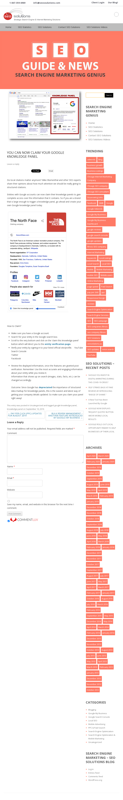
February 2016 (93, 610)
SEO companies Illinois (97, 326)
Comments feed (95, 776)
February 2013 (106, 667)
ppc (103, 292)
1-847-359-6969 (15, 3)
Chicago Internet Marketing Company (99, 178)
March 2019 (92, 495)
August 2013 (107, 650)
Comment (12, 433)
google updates (94, 241)
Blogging (92, 709)
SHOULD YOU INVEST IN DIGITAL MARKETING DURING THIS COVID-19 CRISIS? (101, 379)
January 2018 (108, 547)
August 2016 (107, 598)
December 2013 (94, 638)
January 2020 (108, 461)
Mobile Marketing (104, 269)
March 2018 (103, 541)
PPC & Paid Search (96, 727)
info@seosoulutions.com (44, 3)
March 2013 (92, 667)
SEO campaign (100, 320)
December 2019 (94, 467)
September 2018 (94, 524)
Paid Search (106, 286)
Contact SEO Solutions (69, 27)
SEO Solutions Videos (97, 27)
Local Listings (105, 258)
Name (11, 466)
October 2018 (93, 518)
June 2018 (91, 535)
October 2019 (93, 473)
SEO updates (93, 349)
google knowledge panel (65, 405)
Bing (100, 159)
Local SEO (106, 263)
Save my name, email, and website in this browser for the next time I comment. (40, 506)
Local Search (93, 263)
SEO (89, 320)
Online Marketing (95, 281)
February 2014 (93, 632)
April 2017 (91, 587)
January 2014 (108, 632)
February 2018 (93, 547)
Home (8, 27)
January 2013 (93, 672)
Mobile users (106, 275)
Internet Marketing (95, 252)
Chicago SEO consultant (98, 191)
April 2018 (91, 541)
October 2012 (93, 690)
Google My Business (96, 214)
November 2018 (94, 513)
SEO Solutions (45, 27)
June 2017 (91, 581)
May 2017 (102, 581)
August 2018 (92, 530)
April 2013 (102, 661)
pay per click (93, 292)
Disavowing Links (95, 197)
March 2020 (103, 456)
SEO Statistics (24, 27)
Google (109, 203)
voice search (108, 349)
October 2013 (93, 650)
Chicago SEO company (97, 186)
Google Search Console (99, 717)
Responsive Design (96, 298)
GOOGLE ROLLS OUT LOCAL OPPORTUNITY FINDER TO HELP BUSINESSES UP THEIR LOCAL (102, 428)
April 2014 (91, 627)
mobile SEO (92, 275)
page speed (92, 286)
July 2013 (91, 655)
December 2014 (94, 621)
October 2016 (93, 598)
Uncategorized (36, 405)
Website (11, 489)
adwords (91, 159)
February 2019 (106, 495)
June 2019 (104, 484)
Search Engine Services (98, 315)
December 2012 (94, 678)
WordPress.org (95, 780)
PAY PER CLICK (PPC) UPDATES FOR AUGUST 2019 (25, 414)
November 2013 (94, 644)
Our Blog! (113, 2)
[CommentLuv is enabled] (24, 521)
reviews (90, 303)
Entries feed (93, 772)
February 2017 (93, 593)
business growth (94, 165)
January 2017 (108, 593)
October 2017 (93, 564)
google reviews (94, 229)
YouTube (91, 355)
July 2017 (104, 575)
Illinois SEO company (96, 246)
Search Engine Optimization (99, 309)
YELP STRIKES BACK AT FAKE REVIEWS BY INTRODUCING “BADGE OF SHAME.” (100, 391)
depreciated (45, 387)
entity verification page (57, 344)
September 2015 (94, 615)
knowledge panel (15, 409)
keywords (91, 258)
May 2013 (91, 661)
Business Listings (95, 171)
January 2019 (93, 501)
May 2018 (102, 535)
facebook (91, 203)
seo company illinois (96, 332)
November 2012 (94, 684)
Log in (91, 769)
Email (51, 171)
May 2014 (108, 621)
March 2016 (102, 604)
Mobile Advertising (96, 724)
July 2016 (91, 604)
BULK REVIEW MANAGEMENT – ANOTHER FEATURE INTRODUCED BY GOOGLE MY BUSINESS (65, 415)
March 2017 (103, 587)
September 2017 (94, 570)
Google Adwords (94, 208)
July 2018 (104, 530)
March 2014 (103, 627)
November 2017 (94, 558)
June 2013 (101, 655)
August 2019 (92, 484)
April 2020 (91, 456)
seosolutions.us (94, 343)
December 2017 (94, 553)
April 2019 (102, 490)
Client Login (98, 2)
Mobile (90, 269)
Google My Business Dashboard (96, 222)
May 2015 (108, 615)
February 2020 (93, 461)
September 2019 (94, 478)
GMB (101, 203)
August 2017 (92, 575)
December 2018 (94, 507)
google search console (97, 235)
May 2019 (91, 490)
